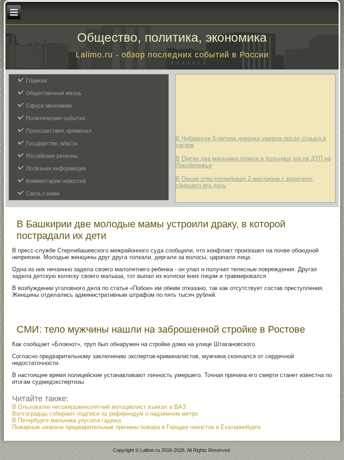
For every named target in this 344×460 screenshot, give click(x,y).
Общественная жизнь (53, 93)
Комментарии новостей (56, 181)
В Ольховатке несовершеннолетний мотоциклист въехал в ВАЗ (99, 407)
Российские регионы (52, 156)
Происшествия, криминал (58, 131)
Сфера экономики (49, 106)
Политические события (56, 118)
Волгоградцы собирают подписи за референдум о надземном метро (105, 413)
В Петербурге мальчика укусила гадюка (66, 420)
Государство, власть (51, 143)
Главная (36, 81)
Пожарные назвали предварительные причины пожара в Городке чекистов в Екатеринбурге (136, 427)
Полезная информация (56, 168)
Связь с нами (43, 194)
